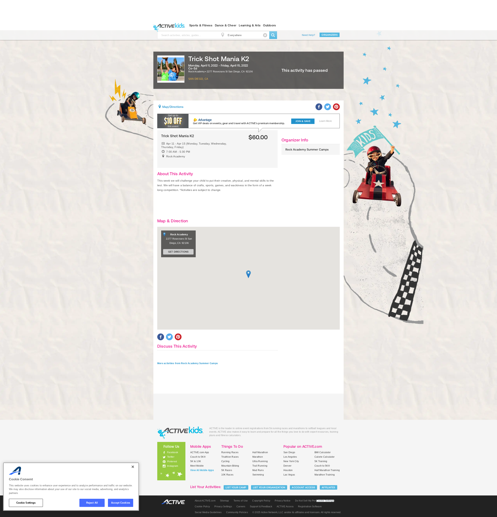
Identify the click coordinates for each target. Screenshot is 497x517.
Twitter (170, 457)
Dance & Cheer (225, 25)
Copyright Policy (261, 500)
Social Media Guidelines (208, 512)
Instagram (172, 466)
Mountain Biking (230, 465)
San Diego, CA (198, 78)
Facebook (172, 452)
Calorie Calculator (325, 457)
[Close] (133, 466)
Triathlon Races (230, 457)
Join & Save (302, 121)
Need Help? (308, 35)
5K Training (321, 461)
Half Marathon (260, 452)
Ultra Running (260, 461)
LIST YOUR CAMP (236, 487)
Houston (288, 470)
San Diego (289, 452)
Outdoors (269, 25)
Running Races (229, 452)
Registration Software (310, 506)
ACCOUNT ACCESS (303, 487)
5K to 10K (195, 461)
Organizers (329, 34)
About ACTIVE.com (205, 500)
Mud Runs (258, 470)
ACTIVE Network (175, 502)
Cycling (225, 461)
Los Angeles (290, 457)
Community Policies (237, 512)
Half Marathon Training (327, 470)
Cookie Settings (26, 502)
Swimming (258, 474)
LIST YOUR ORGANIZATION (269, 487)
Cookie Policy (202, 506)
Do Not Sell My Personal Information (315, 500)
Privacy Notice (282, 500)
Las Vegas (289, 474)
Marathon (257, 457)
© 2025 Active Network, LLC (267, 512)
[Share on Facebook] (318, 106)
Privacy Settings (223, 506)
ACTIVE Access (285, 506)
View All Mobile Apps (202, 470)
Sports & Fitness (200, 25)
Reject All (92, 502)
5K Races (226, 470)
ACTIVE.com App (199, 452)
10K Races (227, 474)
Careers (240, 506)
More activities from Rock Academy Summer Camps (187, 363)
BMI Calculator (323, 452)
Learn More (325, 121)
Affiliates (328, 487)
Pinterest (172, 461)
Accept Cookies (120, 502)
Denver (287, 465)
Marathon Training (325, 474)
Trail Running (259, 465)
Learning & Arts (250, 25)
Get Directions (178, 251)
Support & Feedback (261, 506)
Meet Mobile (197, 465)
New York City (291, 461)
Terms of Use (241, 500)
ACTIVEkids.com (168, 25)
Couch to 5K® (198, 457)
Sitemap (224, 500)
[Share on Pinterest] (336, 106)
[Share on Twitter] (327, 106)
